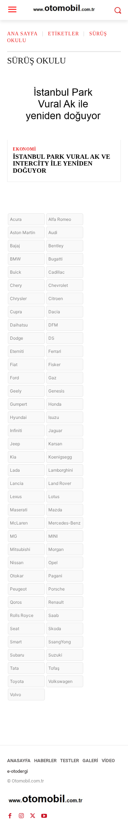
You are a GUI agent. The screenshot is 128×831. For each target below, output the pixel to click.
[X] (33, 816)
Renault (56, 602)
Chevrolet (58, 285)
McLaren (19, 523)
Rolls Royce (21, 615)
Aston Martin (22, 232)
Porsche (56, 589)
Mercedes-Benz (64, 523)
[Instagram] (21, 816)
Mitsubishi (20, 549)
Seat (14, 628)
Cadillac (56, 272)
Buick (15, 272)
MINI (53, 536)
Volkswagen (60, 681)
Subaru (17, 655)
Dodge (16, 338)
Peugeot (18, 589)
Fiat (13, 364)
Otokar (16, 575)
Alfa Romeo (59, 219)
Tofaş (53, 668)
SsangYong (59, 641)
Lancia (16, 483)
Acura (16, 219)
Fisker (54, 364)
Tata (14, 668)
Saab (53, 615)
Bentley (56, 245)
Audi (52, 232)
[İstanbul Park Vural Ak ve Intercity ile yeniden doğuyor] (64, 105)
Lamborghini (60, 470)
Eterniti (17, 351)
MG (13, 536)
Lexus (16, 496)
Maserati (18, 509)
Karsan (55, 443)
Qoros (16, 602)
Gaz (52, 377)
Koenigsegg (60, 457)
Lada (15, 470)
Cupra (16, 311)
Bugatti (55, 259)
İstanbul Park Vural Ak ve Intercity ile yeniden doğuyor (61, 163)
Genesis (56, 391)
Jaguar (55, 430)
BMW (15, 259)
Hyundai (18, 417)
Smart (16, 641)
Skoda (54, 628)
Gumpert (18, 404)
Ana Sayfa (22, 33)
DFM (53, 325)
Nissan (16, 562)
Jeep (15, 443)
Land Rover (59, 483)
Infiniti (16, 430)
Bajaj (15, 245)
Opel (53, 562)
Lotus (53, 496)
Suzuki (55, 655)
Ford (14, 377)
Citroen (55, 298)
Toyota (17, 681)
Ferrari (54, 351)
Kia (13, 457)
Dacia (54, 311)
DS (51, 338)
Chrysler (18, 298)
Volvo (15, 694)
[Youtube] (44, 816)
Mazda (55, 509)
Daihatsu (19, 325)
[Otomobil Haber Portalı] (64, 799)
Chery (16, 285)
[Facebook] (10, 816)
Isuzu (53, 417)
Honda (55, 404)
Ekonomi (24, 149)
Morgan (56, 549)
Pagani (55, 575)
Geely (16, 391)
